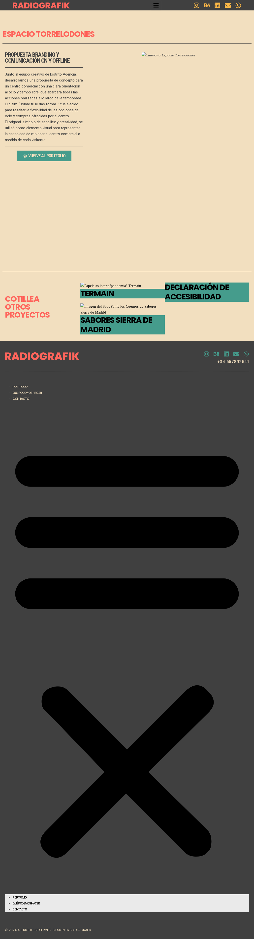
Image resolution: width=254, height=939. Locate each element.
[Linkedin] (217, 5)
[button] (127, 649)
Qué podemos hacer (27, 392)
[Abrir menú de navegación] (156, 5)
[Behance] (207, 5)
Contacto (20, 398)
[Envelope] (228, 5)
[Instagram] (196, 5)
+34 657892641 (233, 361)
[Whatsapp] (238, 5)
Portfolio (20, 386)
